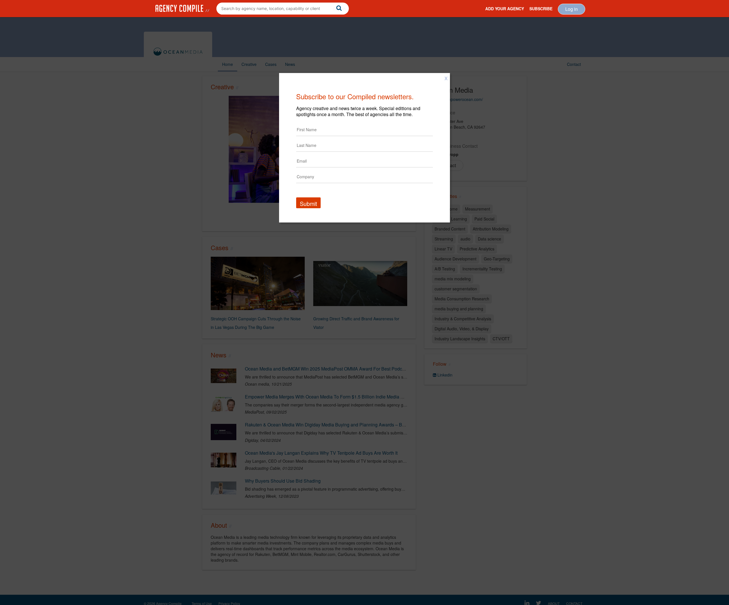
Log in (571, 9)
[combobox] (282, 9)
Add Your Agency (504, 8)
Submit (308, 203)
